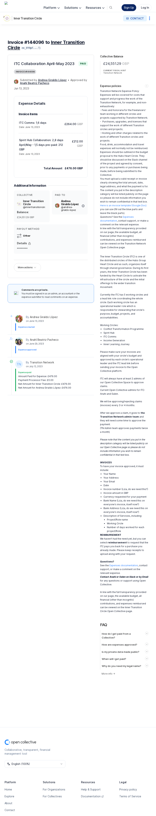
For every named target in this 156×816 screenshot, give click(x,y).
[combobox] (35, 764)
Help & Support (91, 789)
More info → (108, 673)
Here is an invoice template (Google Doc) (123, 205)
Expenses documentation (123, 565)
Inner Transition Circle (28, 18)
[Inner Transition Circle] (7, 18)
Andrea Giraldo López (44, 317)
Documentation (91, 796)
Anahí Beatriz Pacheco (44, 339)
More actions (25, 267)
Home (8, 789)
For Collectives (52, 796)
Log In (145, 7)
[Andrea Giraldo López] (16, 81)
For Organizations (54, 789)
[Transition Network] (19, 364)
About (8, 803)
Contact (10, 810)
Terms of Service (130, 796)
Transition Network (42, 362)
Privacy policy (128, 789)
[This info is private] (29, 243)
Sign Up (129, 7)
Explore (9, 796)
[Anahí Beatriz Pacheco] (19, 341)
